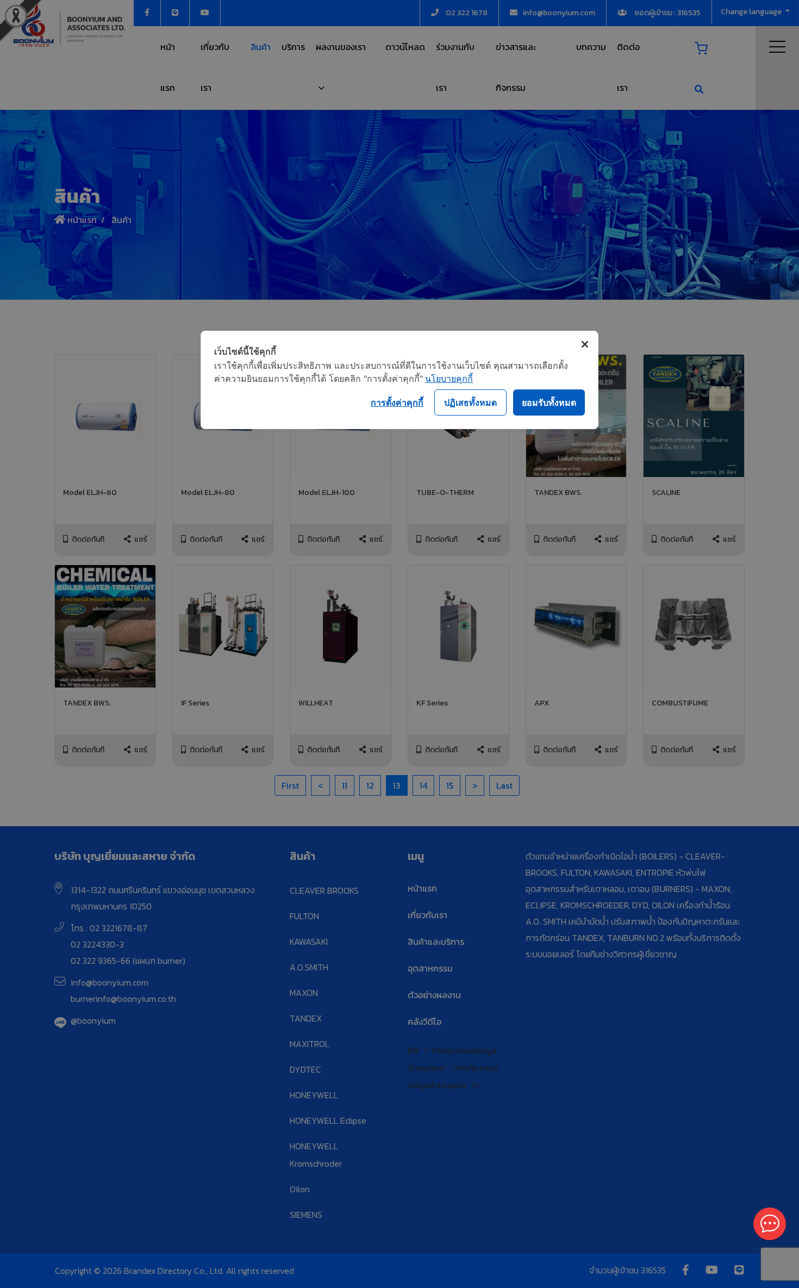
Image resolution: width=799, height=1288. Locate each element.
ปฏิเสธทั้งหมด (470, 402)
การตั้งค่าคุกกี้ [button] (397, 402)
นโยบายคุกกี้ (449, 378)
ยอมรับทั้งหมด (549, 402)
